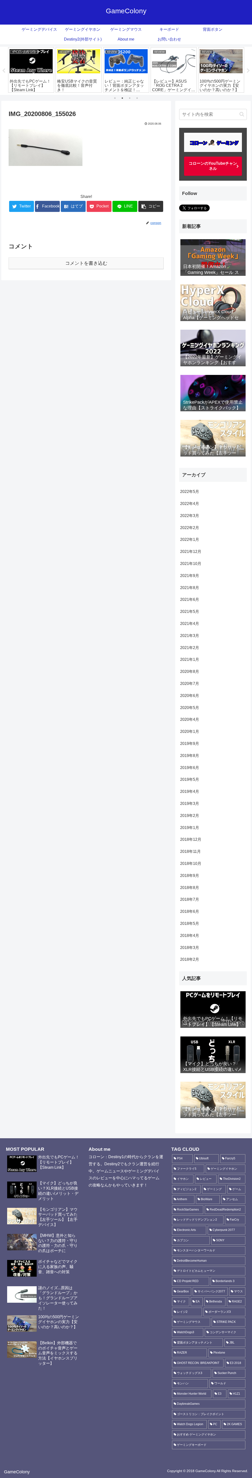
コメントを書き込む (86, 263)
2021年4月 (189, 623)
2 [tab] (122, 98)
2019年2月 (189, 815)
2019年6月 (189, 768)
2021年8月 (189, 588)
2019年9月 (189, 743)
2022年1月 (189, 539)
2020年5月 (189, 708)
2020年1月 (189, 731)
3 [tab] (129, 98)
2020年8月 (189, 671)
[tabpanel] (31, 70)
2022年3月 (189, 516)
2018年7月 (189, 899)
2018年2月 (189, 959)
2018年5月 (189, 923)
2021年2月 (189, 648)
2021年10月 (190, 564)
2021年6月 (189, 599)
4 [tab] (137, 98)
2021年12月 (190, 551)
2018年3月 (189, 948)
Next (248, 70)
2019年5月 (189, 779)
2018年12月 (190, 839)
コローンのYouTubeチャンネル (213, 166)
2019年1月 (189, 828)
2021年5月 (189, 611)
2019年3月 (189, 803)
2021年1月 (189, 659)
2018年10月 (190, 863)
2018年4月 (189, 935)
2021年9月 (189, 576)
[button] (241, 114)
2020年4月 (189, 719)
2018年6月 (189, 911)
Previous (3, 70)
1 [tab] (114, 98)
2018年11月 (190, 851)
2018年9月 (189, 875)
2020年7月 (189, 683)
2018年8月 (189, 888)
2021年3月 (189, 636)
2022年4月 (189, 504)
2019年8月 (189, 756)
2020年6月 (189, 696)
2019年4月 (189, 791)
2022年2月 (189, 528)
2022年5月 (189, 491)
